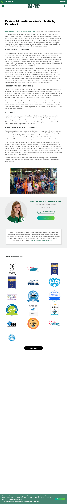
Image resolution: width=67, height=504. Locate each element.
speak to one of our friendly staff (42, 240)
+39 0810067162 (47, 212)
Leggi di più (34, 348)
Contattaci (62, 1)
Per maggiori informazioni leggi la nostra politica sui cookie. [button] (21, 501)
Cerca (64, 5)
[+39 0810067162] (23, 219)
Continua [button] (59, 499)
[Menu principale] (2, 6)
